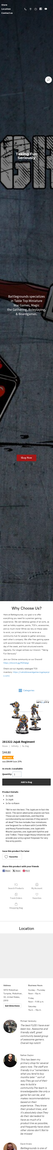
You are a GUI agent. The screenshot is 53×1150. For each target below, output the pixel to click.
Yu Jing (25, 746)
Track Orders (16, 898)
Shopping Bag (16, 907)
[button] (12, 856)
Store (5, 746)
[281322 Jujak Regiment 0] (26, 717)
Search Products (16, 888)
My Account (36, 888)
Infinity (15, 746)
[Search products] (48, 79)
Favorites (37, 898)
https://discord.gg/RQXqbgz (16, 663)
